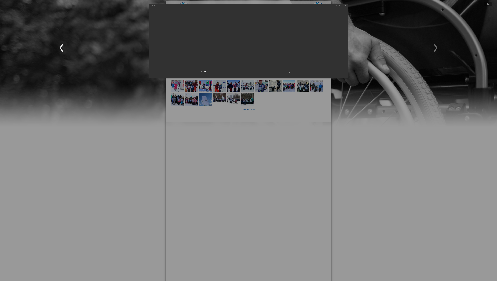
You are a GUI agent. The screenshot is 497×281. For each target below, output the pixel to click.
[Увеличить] (342, 5)
